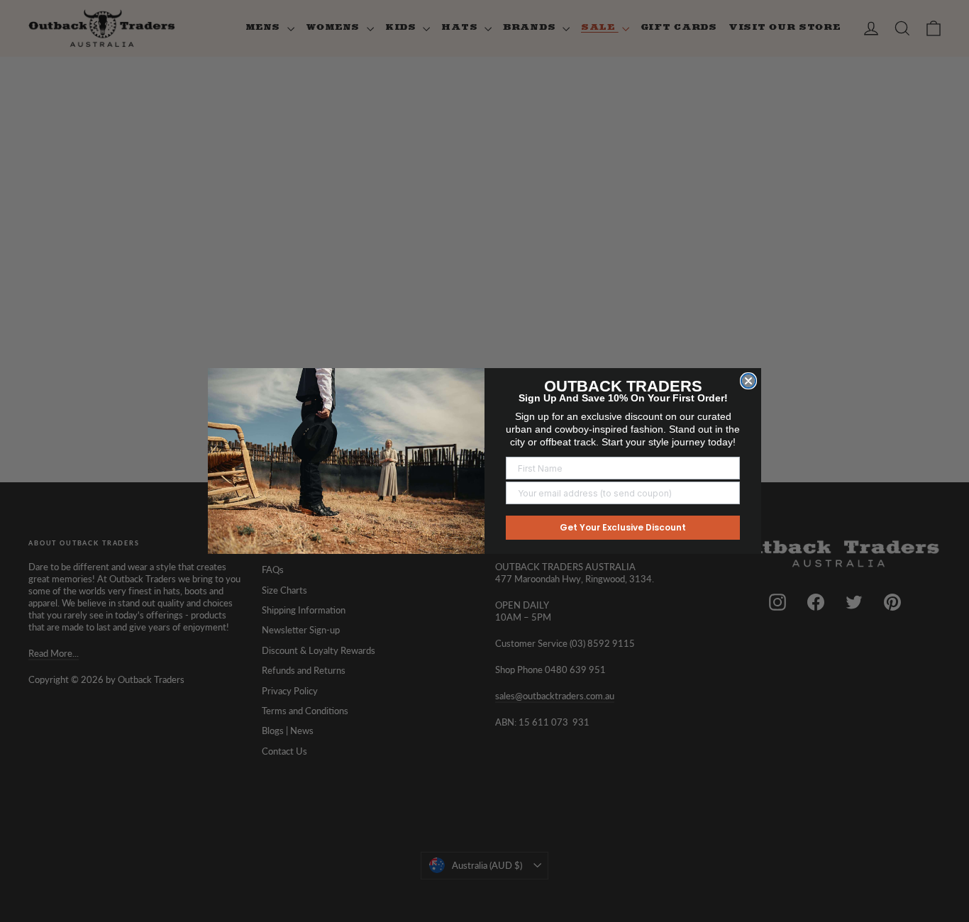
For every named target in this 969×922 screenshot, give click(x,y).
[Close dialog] (748, 381)
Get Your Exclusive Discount (623, 527)
